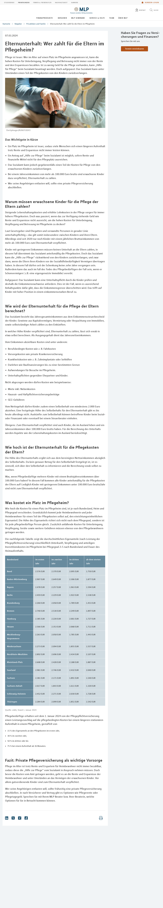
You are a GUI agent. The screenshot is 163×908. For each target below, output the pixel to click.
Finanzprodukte (44, 17)
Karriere (74, 2)
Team (111, 17)
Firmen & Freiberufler (42, 2)
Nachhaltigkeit (61, 2)
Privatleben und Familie (36, 24)
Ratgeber (62, 17)
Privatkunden (23, 2)
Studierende (9, 2)
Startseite (6, 24)
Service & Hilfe (97, 17)
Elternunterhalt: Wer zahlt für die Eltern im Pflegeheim (72, 24)
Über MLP (122, 17)
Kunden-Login (151, 2)
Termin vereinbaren (134, 48)
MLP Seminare (78, 17)
